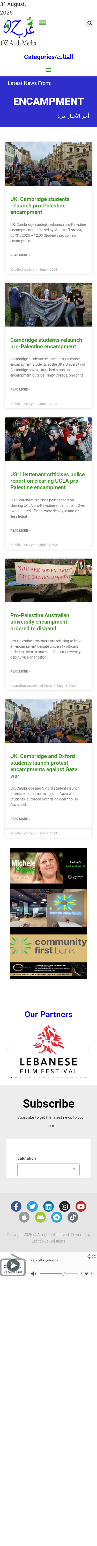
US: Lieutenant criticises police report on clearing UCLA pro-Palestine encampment (47, 480)
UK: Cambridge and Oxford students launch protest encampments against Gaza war (44, 766)
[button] (43, 23)
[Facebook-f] (16, 1206)
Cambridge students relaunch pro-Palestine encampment (46, 343)
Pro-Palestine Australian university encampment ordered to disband (39, 621)
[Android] (40, 1217)
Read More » (20, 255)
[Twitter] (32, 1206)
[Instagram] (64, 1206)
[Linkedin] (48, 1206)
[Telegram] (56, 1217)
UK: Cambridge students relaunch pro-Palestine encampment (40, 205)
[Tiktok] (73, 1217)
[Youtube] (81, 1206)
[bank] (48, 977)
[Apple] (24, 1217)
